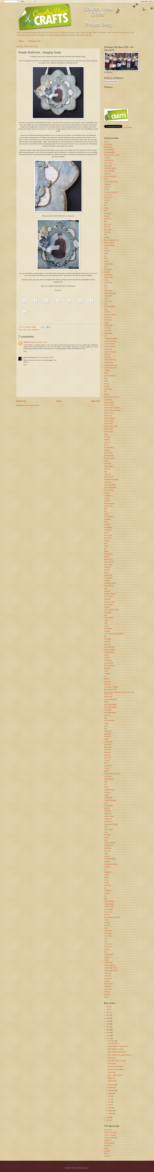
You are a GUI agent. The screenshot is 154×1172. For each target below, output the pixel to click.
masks (106, 671)
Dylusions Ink (108, 453)
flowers (106, 514)
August (110, 1093)
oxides (106, 726)
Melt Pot (106, 679)
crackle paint (108, 349)
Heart (105, 588)
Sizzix (29, 330)
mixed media (108, 696)
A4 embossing (108, 160)
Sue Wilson (107, 890)
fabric (106, 508)
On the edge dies (109, 720)
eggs (105, 471)
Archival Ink (107, 197)
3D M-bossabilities (109, 152)
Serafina (106, 808)
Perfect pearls (108, 742)
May (109, 1102)
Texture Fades (108, 909)
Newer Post (21, 401)
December (111, 1041)
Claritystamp (108, 320)
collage (106, 322)
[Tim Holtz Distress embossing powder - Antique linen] (46, 302)
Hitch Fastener (108, 596)
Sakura (106, 787)
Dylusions (107, 450)
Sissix (106, 827)
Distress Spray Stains (111, 426)
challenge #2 (108, 296)
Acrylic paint (108, 165)
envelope (107, 498)
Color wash (107, 328)
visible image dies (109, 965)
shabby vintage (108, 816)
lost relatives (108, 660)
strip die (106, 882)
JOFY (106, 623)
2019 (108, 1021)
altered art (107, 187)
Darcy (106, 378)
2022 (108, 1012)
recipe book (107, 776)
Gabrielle (107, 540)
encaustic (107, 493)
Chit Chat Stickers (109, 306)
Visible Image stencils (111, 970)
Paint (105, 728)
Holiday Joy (111, 1078)
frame (106, 522)
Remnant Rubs (108, 779)
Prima (106, 763)
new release (107, 710)
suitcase (106, 893)
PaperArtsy (107, 736)
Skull (105, 840)
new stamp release (110, 712)
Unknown (26, 342)
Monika (106, 702)
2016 (108, 1030)
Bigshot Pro (107, 219)
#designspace (108, 147)
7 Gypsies (107, 157)
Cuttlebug (107, 370)
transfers (107, 949)
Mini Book (107, 684)
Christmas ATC (112, 1081)
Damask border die (110, 376)
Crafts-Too (107, 354)
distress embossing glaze (112, 407)
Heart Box (107, 591)
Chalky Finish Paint (110, 293)
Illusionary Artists (109, 602)
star (105, 869)
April (109, 1105)
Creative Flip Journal (110, 367)
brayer (106, 258)
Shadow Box (108, 819)
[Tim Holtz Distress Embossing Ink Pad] (35, 302)
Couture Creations (109, 344)
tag (105, 896)
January (110, 1113)
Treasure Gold (108, 954)
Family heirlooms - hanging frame (118, 1046)
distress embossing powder (112, 410)
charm (106, 298)
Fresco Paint (108, 535)
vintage (106, 960)
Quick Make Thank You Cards (117, 1060)
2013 (108, 1038)
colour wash (107, 330)
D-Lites (106, 373)
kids (105, 636)
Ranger (106, 771)
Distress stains (108, 431)
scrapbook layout (109, 789)
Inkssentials (108, 612)
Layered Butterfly (109, 647)
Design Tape (108, 389)
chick (105, 304)
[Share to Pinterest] (49, 327)
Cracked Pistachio (109, 346)
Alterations (107, 184)
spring (106, 853)
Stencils (106, 875)
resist (106, 781)
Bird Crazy (107, 232)
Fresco (106, 532)
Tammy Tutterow (109, 901)
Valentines (107, 957)
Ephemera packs (109, 503)
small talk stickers (109, 843)
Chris (24, 330)
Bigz (105, 221)
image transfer (108, 604)
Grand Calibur (108, 564)
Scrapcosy (107, 792)
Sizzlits (106, 837)
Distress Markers (109, 418)
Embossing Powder (110, 487)
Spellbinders (35, 330)
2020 (108, 1018)
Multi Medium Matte (110, 707)
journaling (107, 631)
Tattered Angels (109, 904)
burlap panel (108, 269)
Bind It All (107, 227)
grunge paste (108, 575)
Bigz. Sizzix (108, 224)
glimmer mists (108, 559)
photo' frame (108, 747)
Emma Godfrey (108, 490)
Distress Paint (108, 423)
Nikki (105, 718)
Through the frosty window (116, 1069)
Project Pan (107, 765)
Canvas (106, 280)
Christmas (107, 312)
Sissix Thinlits (108, 829)
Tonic (105, 938)
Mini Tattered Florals (110, 689)
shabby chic (108, 813)
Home (21, 41)
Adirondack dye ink (110, 168)
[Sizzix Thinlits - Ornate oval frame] (80, 302)
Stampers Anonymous (111, 864)
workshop (107, 992)
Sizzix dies (107, 835)
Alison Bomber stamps (111, 181)
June (109, 1099)
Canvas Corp (108, 282)
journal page (108, 628)
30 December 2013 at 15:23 (45, 357)
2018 (108, 1024)
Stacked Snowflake (110, 859)
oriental (106, 723)
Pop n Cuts (107, 758)
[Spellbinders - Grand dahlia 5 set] (24, 302)
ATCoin (106, 208)
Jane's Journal (108, 618)
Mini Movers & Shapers (111, 687)
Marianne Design (109, 1143)
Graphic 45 (107, 567)
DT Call (106, 445)
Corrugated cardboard (110, 338)
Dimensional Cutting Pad (111, 397)
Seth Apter (107, 811)
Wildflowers (107, 986)
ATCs (106, 211)
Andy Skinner (108, 195)
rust (105, 784)
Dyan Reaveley (108, 447)
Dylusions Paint (109, 455)
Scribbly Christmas (110, 800)
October (110, 1087)
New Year (107, 715)
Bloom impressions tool (111, 240)
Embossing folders (110, 485)
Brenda (106, 261)
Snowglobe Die (108, 845)
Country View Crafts (110, 341)
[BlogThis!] (43, 327)
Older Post (95, 401)
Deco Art (106, 383)
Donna (106, 434)
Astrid (106, 203)
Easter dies (107, 463)
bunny (106, 266)
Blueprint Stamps (109, 245)
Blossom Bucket (109, 243)
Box (105, 256)
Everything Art (108, 506)
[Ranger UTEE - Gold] (69, 302)
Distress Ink (108, 415)
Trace (106, 941)
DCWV (106, 381)
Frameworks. (108, 530)
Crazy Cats (107, 357)
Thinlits (106, 920)
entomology (107, 495)
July (109, 1096)
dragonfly (107, 439)
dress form (107, 442)
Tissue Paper (108, 930)
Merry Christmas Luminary (116, 1049)
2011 (108, 1120)
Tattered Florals (109, 906)
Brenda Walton (108, 264)
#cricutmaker (108, 144)
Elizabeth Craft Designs (111, 479)
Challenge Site (34, 41)
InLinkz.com (58, 320)
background (107, 213)
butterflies (107, 272)
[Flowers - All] (91, 302)
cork (105, 336)
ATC (105, 205)
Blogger (86, 1168)
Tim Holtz (107, 922)
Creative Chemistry (110, 360)
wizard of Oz (108, 989)
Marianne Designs (109, 665)
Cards (106, 288)
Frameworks (108, 527)
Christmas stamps (109, 314)
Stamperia (107, 861)
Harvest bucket (108, 586)
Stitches (106, 880)
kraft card (107, 641)
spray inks (107, 851)
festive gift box (112, 1058)
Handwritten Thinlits (110, 583)
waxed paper (108, 978)
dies (105, 391)
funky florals (108, 538)
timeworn (107, 925)
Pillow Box (107, 752)
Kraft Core (107, 644)
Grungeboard (108, 578)
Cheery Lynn (108, 301)
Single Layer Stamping (111, 824)
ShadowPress (108, 821)
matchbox (107, 673)
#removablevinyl (109, 149)
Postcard (107, 760)
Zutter (106, 997)
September (111, 1090)
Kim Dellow (107, 639)
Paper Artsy (107, 731)
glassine (106, 556)
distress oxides (108, 421)
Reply (25, 351)
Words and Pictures (29, 357)
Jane (105, 615)
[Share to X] (45, 327)
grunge (106, 572)
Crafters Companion (110, 352)
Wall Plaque (107, 973)
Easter (106, 461)
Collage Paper (108, 325)
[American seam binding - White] (24, 313)
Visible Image (108, 962)
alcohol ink (107, 173)
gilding (106, 551)
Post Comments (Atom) (32, 405)
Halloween (107, 580)
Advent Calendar (109, 171)
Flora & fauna (112, 1063)
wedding (106, 981)
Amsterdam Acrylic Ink (111, 192)
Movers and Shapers (110, 704)
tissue (106, 928)
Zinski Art (107, 994)
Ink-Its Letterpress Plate (111, 610)
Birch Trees (107, 229)
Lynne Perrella (108, 663)
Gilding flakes (108, 554)
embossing (107, 482)
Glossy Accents (109, 562)
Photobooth (107, 749)
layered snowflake (109, 650)
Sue (105, 888)
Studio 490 (107, 885)
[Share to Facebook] (47, 327)
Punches (107, 768)
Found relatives (109, 517)
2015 (108, 1032)
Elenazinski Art (108, 477)
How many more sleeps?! (115, 1066)
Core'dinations (108, 333)
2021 (108, 1015)
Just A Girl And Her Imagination (113, 634)
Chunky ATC (108, 317)
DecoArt (106, 386)
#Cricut (106, 141)
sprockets (107, 856)
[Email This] (41, 327)
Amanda (106, 189)
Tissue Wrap (108, 936)
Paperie (106, 739)
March (110, 1108)
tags (105, 898)
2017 (108, 1027)
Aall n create (108, 163)
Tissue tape (107, 933)
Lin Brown (107, 657)
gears (106, 543)
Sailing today (111, 1072)
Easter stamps (108, 466)
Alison (106, 179)
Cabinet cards (108, 277)
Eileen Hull (107, 474)
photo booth (107, 744)
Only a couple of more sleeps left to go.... (120, 1055)
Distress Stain (108, 429)
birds (105, 234)
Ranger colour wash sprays (112, 773)
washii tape (107, 976)
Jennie (106, 620)
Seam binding (108, 805)
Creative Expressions (110, 365)
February (111, 1110)
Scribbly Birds (108, 797)
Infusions (107, 607)
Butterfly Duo (108, 274)
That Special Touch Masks (112, 917)
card (105, 285)
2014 (108, 1035)
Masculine (107, 668)
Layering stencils (109, 652)
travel (106, 952)
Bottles (106, 253)
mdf (105, 676)
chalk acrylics (108, 290)
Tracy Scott (107, 946)
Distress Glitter (108, 413)
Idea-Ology (107, 599)
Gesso (106, 546)
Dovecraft (107, 437)
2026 (108, 1006)
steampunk (107, 872)
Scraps (106, 795)
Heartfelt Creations (110, 594)
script (106, 803)
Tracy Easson (108, 944)
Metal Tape (107, 681)
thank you (107, 914)
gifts (105, 548)
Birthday (106, 237)
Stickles (106, 877)
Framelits (107, 524)
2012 (108, 1117)
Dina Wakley (108, 399)
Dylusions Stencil (109, 458)
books (106, 248)
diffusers (106, 394)
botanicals (107, 250)
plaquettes (107, 755)
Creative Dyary (108, 362)
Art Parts (107, 200)
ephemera (107, 501)
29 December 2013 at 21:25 (38, 342)
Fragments (107, 519)
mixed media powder (110, 699)
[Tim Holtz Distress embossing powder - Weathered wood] (58, 302)
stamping (107, 867)
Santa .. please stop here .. (116, 1075)
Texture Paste (108, 912)
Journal (106, 626)
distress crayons (109, 405)
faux (105, 511)
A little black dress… (114, 1043)
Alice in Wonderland (110, 176)
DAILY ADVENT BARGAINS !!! (117, 1052)
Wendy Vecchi (108, 984)
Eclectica (107, 469)
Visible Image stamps (110, 968)
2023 (108, 1009)
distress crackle (109, 402)
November (111, 1084)
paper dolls (107, 734)
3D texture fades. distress (112, 155)
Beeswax (107, 216)
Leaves (106, 655)
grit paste (107, 570)
